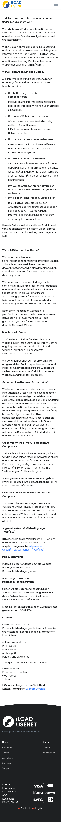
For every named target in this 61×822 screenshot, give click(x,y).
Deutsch (25, 808)
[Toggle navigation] (56, 4)
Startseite (7, 747)
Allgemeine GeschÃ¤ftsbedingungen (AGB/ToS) (23, 547)
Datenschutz (9, 791)
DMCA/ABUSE (10, 802)
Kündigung (8, 798)
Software (7, 763)
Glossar (46, 747)
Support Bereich (35, 688)
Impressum (8, 788)
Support (6, 768)
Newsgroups (49, 752)
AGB (4, 795)
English (39, 808)
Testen (5, 752)
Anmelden (7, 757)
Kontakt (7, 784)
